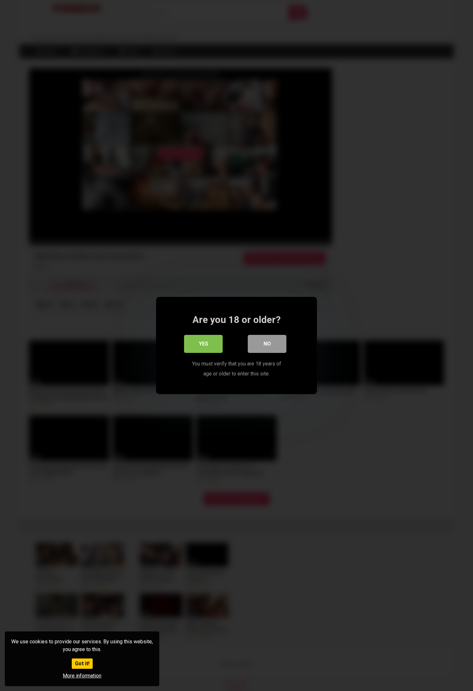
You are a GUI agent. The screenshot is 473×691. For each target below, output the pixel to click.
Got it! (82, 663)
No (267, 344)
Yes (203, 344)
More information (82, 676)
